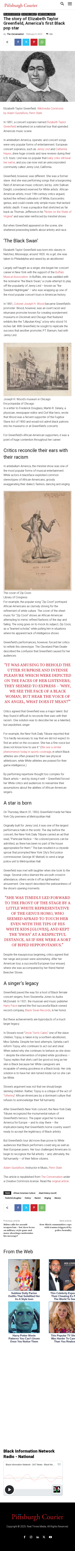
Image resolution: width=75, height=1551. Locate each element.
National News (46, 14)
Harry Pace (10, 1005)
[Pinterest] (34, 42)
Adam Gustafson (13, 1167)
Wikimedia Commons (50, 108)
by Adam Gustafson (15, 113)
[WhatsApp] (42, 42)
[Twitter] (25, 42)
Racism (37, 1198)
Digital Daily (29, 14)
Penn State (35, 113)
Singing (47, 1198)
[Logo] (37, 1517)
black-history (12, 14)
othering (9, 1095)
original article (60, 1181)
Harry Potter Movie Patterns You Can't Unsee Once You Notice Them (24, 1338)
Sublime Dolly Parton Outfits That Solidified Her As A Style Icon (24, 1296)
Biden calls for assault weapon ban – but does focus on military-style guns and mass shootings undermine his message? (19, 1230)
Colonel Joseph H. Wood (29, 303)
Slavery (57, 1198)
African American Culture (24, 1193)
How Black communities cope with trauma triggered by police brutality (55, 1227)
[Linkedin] (37, 1537)
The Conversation (15, 34)
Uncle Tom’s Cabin (36, 1033)
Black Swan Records (38, 1010)
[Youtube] (50, 1537)
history (28, 1198)
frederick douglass (13, 1198)
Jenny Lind (43, 149)
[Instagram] (31, 1537)
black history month (48, 1193)
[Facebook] (17, 42)
